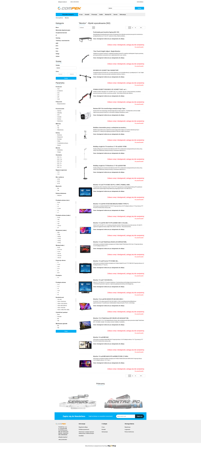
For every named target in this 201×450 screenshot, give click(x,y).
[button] (82, 424)
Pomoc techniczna (129, 431)
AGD (57, 43)
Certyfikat (81, 435)
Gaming (58, 38)
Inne (57, 51)
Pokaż (66, 331)
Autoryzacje (105, 431)
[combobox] (87, 27)
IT (56, 35)
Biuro (57, 27)
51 (141, 27)
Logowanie (127, 429)
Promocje (94, 14)
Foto (57, 48)
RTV (57, 46)
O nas (81, 14)
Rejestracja (127, 427)
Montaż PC (108, 14)
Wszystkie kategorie (68, 14)
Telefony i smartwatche (63, 40)
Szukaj (66, 78)
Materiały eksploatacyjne (63, 30)
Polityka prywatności (84, 429)
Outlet (101, 14)
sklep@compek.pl (62, 437)
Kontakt (87, 14)
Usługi (58, 53)
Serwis (115, 14)
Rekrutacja (123, 14)
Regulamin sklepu (83, 427)
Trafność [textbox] (82, 27)
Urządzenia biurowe (61, 32)
